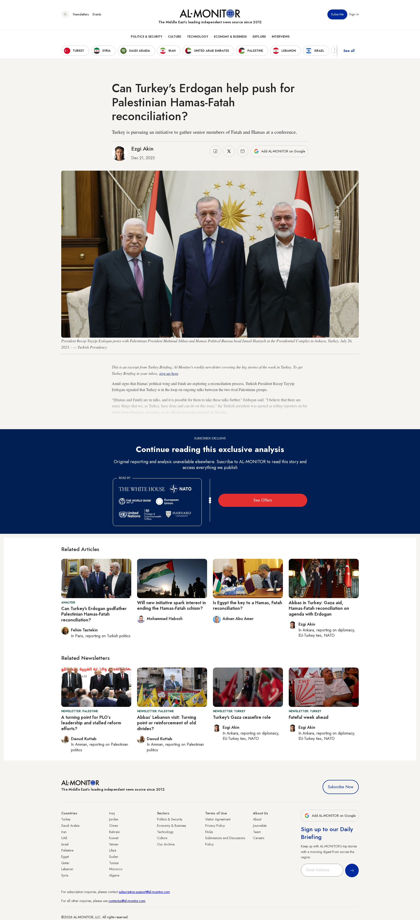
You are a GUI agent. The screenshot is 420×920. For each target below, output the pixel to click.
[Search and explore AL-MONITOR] (65, 14)
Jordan (113, 819)
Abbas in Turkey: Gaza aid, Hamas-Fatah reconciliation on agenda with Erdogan (319, 608)
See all (349, 50)
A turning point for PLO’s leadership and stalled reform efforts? (91, 723)
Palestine (67, 850)
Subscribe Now (340, 787)
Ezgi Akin (142, 148)
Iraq (112, 813)
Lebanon (67, 869)
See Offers (263, 500)
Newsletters (81, 14)
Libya (112, 850)
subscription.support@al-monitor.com (144, 891)
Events (97, 14)
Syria (64, 875)
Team (257, 831)
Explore (259, 36)
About (257, 819)
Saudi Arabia (70, 825)
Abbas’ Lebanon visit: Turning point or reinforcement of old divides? (166, 723)
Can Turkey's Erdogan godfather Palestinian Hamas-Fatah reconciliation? (94, 614)
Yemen (113, 844)
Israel (65, 844)
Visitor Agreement (217, 819)
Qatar (65, 863)
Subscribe (337, 14)
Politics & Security (146, 36)
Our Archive (166, 844)
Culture (174, 36)
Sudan (113, 856)
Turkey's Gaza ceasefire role (242, 717)
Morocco (115, 869)
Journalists (260, 825)
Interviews (280, 36)
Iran (64, 831)
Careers (258, 838)
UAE (64, 838)
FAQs (209, 831)
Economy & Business (230, 36)
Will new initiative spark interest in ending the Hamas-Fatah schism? (171, 605)
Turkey (65, 819)
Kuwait (113, 838)
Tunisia (114, 863)
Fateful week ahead (308, 717)
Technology (197, 36)
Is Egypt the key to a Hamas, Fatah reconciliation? (247, 605)
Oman (113, 825)
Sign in (354, 14)
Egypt (65, 856)
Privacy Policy (215, 825)
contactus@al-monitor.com (126, 900)
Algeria (114, 875)
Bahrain (114, 831)
